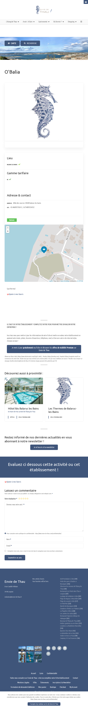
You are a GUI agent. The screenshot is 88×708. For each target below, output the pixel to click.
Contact (75, 678)
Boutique (53, 687)
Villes (35, 682)
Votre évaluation (10, 499)
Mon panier (42, 687)
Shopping (71, 22)
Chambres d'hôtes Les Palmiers (69, 609)
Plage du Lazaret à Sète (67, 601)
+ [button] (7, 227)
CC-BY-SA (80, 281)
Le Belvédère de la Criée (67, 633)
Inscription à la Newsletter (62, 682)
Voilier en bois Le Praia (67, 636)
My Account (73, 687)
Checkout (63, 687)
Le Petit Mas (64, 603)
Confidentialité (52, 673)
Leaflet (51, 281)
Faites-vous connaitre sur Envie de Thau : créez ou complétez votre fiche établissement (39, 678)
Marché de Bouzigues (66, 606)
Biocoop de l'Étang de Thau (68, 621)
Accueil (33, 673)
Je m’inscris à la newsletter (44, 447)
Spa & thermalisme (24, 417)
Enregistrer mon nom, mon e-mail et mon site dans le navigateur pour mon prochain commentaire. (35, 551)
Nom (7, 539)
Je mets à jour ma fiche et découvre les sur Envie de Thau (44, 348)
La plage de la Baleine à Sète (69, 596)
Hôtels (12, 417)
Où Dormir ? (57, 22)
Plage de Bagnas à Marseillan (69, 599)
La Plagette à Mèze (66, 611)
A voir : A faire (27, 22)
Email (8, 546)
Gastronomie (42, 22)
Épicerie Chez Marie (66, 631)
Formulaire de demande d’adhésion (23, 687)
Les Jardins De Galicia (66, 613)
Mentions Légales (23, 682)
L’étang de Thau (11, 22)
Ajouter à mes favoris (16, 294)
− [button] (7, 231)
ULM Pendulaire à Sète (67, 579)
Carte (41, 673)
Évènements (44, 682)
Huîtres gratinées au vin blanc (69, 623)
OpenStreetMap (64, 281)
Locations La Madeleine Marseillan (70, 626)
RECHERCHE (31, 43)
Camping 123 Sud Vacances (68, 638)
